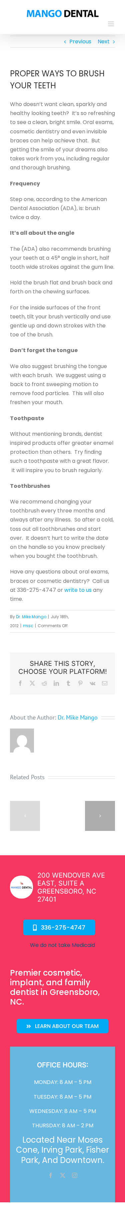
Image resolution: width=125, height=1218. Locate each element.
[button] (25, 816)
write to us (78, 590)
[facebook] (50, 1175)
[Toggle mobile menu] (111, 23)
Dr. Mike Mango (31, 617)
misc (28, 626)
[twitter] (62, 1175)
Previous (80, 41)
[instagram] (74, 1175)
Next (104, 41)
